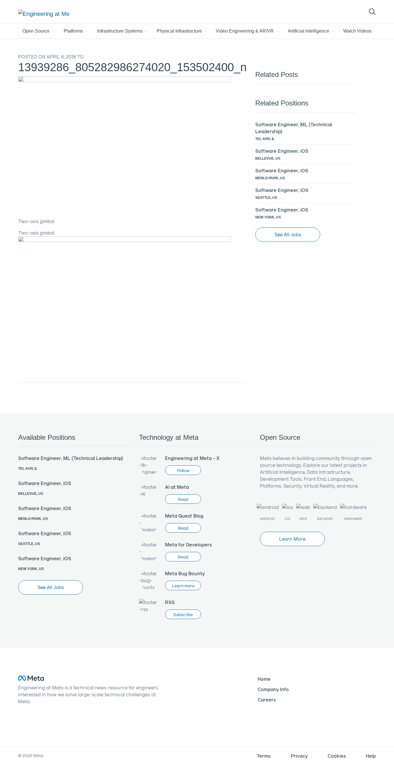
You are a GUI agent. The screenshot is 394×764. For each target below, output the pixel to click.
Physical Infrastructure (180, 31)
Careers (267, 699)
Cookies (337, 756)
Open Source (36, 31)
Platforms (74, 31)
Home (264, 679)
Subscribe (183, 614)
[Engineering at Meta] (44, 13)
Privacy (299, 756)
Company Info (273, 689)
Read (183, 499)
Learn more (183, 585)
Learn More (292, 539)
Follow (183, 470)
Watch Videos (357, 31)
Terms (264, 756)
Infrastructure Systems (120, 31)
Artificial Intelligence (309, 31)
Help (371, 756)
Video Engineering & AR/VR (245, 31)
